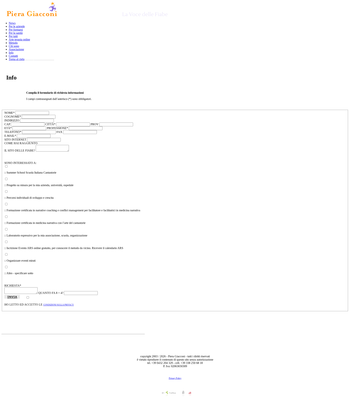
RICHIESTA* (12, 285)
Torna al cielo (16, 59)
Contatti (13, 55)
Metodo (13, 42)
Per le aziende (17, 26)
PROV (95, 124)
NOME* (9, 112)
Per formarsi (16, 29)
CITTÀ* (50, 124)
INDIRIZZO (11, 120)
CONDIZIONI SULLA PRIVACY (58, 305)
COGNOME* (12, 116)
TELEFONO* (12, 131)
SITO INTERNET (15, 139)
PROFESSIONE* (57, 128)
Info (11, 52)
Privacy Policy (175, 378)
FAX (59, 131)
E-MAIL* (10, 135)
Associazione (16, 49)
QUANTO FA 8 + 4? (50, 292)
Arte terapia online (19, 39)
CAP (7, 124)
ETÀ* (8, 128)
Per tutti (13, 36)
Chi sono (14, 46)
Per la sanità (16, 32)
